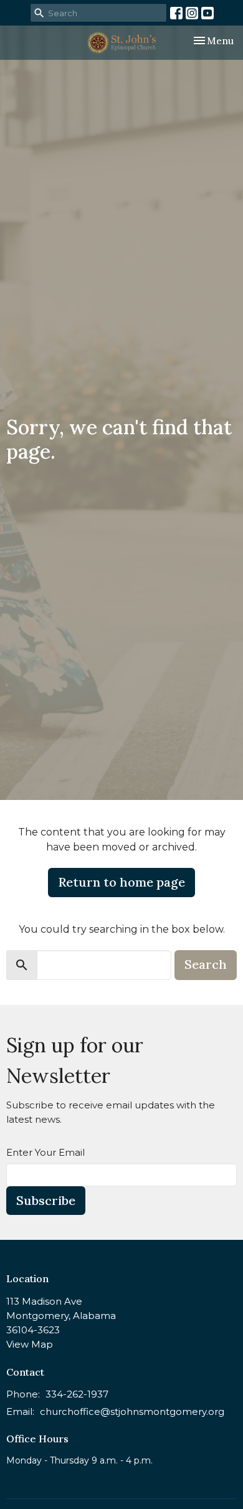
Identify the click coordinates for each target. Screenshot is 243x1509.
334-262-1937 (76, 1394)
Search (205, 964)
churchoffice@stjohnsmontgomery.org (132, 1411)
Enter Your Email (45, 1152)
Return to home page (121, 882)
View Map (29, 1344)
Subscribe (45, 1200)
